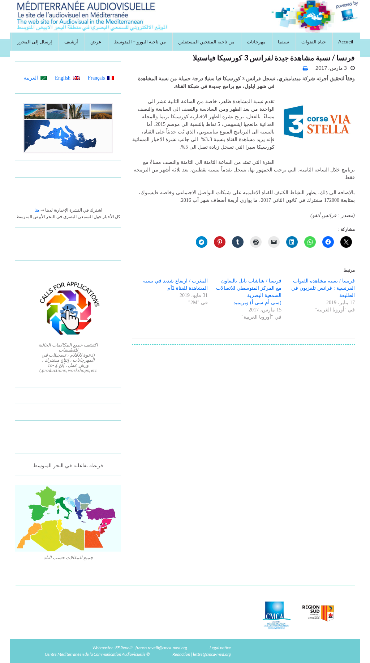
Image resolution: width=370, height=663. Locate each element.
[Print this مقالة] (305, 68)
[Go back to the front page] (185, 16)
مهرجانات (256, 41)
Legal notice (220, 647)
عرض (96, 41)
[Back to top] (16, 647)
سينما (283, 41)
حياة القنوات (313, 41)
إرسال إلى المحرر (34, 41)
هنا (36, 210)
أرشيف (71, 41)
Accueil (345, 41)
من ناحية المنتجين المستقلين (206, 41)
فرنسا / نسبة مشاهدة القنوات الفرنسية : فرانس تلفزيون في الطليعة (323, 288)
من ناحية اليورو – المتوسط (140, 41)
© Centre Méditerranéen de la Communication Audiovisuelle (97, 654)
